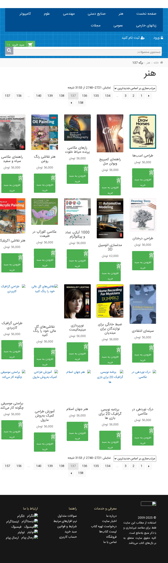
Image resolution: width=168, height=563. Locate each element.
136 (84, 95)
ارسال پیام (13, 538)
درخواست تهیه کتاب (104, 526)
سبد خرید (71, 531)
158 (80, 102)
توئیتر (22, 532)
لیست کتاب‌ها (108, 531)
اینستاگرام (14, 521)
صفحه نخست (146, 14)
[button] (143, 186)
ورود (157, 38)
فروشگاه (111, 537)
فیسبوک (17, 527)
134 (107, 95)
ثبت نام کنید (131, 38)
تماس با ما (110, 542)
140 (38, 95)
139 (50, 95)
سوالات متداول (67, 516)
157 (7, 95)
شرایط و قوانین (67, 526)
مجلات (95, 26)
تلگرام (22, 516)
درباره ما (111, 516)
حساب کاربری (68, 537)
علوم (47, 14)
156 (19, 95)
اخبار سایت (109, 521)
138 (61, 95)
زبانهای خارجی (146, 26)
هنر (121, 14)
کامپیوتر (25, 14)
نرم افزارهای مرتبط (65, 521)
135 (96, 95)
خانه (156, 62)
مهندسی (69, 14)
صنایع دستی (97, 14)
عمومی (118, 26)
